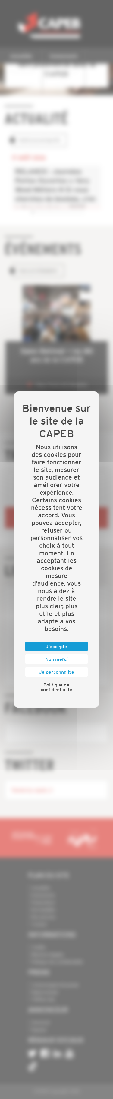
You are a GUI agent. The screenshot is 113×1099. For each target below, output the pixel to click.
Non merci (56, 659)
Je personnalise (56, 672)
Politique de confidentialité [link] (56, 687)
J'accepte (56, 646)
